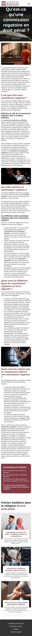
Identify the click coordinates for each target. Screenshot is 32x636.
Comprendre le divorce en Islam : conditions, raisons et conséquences (16, 534)
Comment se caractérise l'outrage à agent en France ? (16, 569)
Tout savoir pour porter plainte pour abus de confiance (16, 603)
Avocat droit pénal (19, 35)
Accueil (9, 35)
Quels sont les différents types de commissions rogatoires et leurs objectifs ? (16, 480)
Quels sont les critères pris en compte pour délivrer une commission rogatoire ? (16, 487)
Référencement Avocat (16, 623)
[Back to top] (27, 631)
